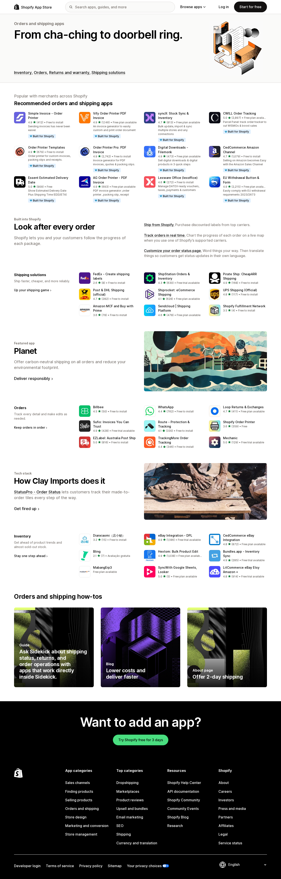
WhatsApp (166, 407)
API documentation (183, 791)
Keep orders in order (29, 427)
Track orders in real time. (165, 235)
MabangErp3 (102, 567)
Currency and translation (136, 843)
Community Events (183, 808)
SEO (120, 825)
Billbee (98, 407)
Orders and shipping (82, 808)
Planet (25, 351)
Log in (224, 7)
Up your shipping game (31, 290)
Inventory (23, 72)
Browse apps (191, 7)
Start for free (250, 7)
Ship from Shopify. (159, 225)
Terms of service (60, 866)
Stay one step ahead (29, 556)
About (223, 782)
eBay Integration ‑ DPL (175, 535)
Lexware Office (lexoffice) (178, 178)
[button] (43, 125)
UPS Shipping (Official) (240, 290)
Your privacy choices (144, 866)
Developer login (27, 866)
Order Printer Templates (46, 147)
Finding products (79, 791)
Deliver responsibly (32, 378)
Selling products (78, 800)
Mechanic (230, 438)
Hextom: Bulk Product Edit (178, 551)
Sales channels (77, 782)
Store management (81, 834)
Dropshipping (127, 782)
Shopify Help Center (184, 782)
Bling (97, 551)
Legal (223, 834)
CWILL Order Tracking (239, 113)
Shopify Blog (178, 817)
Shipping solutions (108, 72)
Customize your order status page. (173, 250)
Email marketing (129, 817)
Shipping (123, 834)
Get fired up (25, 508)
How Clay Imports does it (59, 481)
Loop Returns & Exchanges (243, 407)
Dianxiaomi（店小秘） (109, 535)
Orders (40, 72)
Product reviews (130, 800)
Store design (75, 817)
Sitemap (115, 866)
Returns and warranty (69, 72)
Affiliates (226, 825)
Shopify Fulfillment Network (244, 306)
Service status (230, 843)
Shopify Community (183, 800)
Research (175, 825)
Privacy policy (91, 866)
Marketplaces (127, 791)
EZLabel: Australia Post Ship (114, 438)
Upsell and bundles (132, 808)
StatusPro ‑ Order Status (37, 492)
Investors (226, 800)
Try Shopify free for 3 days (140, 740)
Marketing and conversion (86, 825)
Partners (225, 817)
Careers (225, 791)
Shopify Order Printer (239, 422)
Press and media (232, 808)
